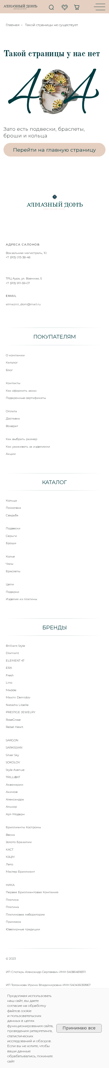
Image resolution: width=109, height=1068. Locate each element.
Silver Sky (12, 755)
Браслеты (13, 571)
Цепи (10, 584)
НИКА (10, 885)
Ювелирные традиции (23, 929)
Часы (9, 564)
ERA (9, 668)
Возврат (12, 426)
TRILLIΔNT (13, 777)
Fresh (10, 675)
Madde (11, 690)
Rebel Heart (14, 727)
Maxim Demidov (18, 697)
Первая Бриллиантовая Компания (32, 892)
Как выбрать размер (21, 439)
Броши (11, 543)
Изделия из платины (21, 599)
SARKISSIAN (14, 747)
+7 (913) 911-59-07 (18, 283)
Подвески (13, 528)
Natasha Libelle (17, 705)
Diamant (12, 653)
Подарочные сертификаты (26, 398)
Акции (11, 454)
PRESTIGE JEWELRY (20, 712)
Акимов (11, 792)
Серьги (11, 536)
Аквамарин (14, 785)
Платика (12, 900)
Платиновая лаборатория (25, 914)
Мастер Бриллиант (20, 871)
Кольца (11, 500)
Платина (12, 907)
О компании (15, 355)
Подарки (12, 592)
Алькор (11, 807)
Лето (9, 864)
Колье (10, 556)
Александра (15, 799)
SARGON (12, 740)
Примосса (13, 922)
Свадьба (12, 515)
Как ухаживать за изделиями (28, 446)
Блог (9, 370)
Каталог (12, 362)
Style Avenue (15, 770)
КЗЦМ (10, 857)
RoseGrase (13, 720)
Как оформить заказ (21, 391)
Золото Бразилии (19, 842)
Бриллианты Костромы (23, 827)
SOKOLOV (13, 762)
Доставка (13, 418)
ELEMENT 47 (15, 660)
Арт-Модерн (15, 814)
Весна (10, 835)
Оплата (11, 411)
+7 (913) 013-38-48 (18, 257)
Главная (12, 25)
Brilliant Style (15, 646)
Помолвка (13, 508)
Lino (9, 682)
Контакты (13, 383)
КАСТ (9, 849)
